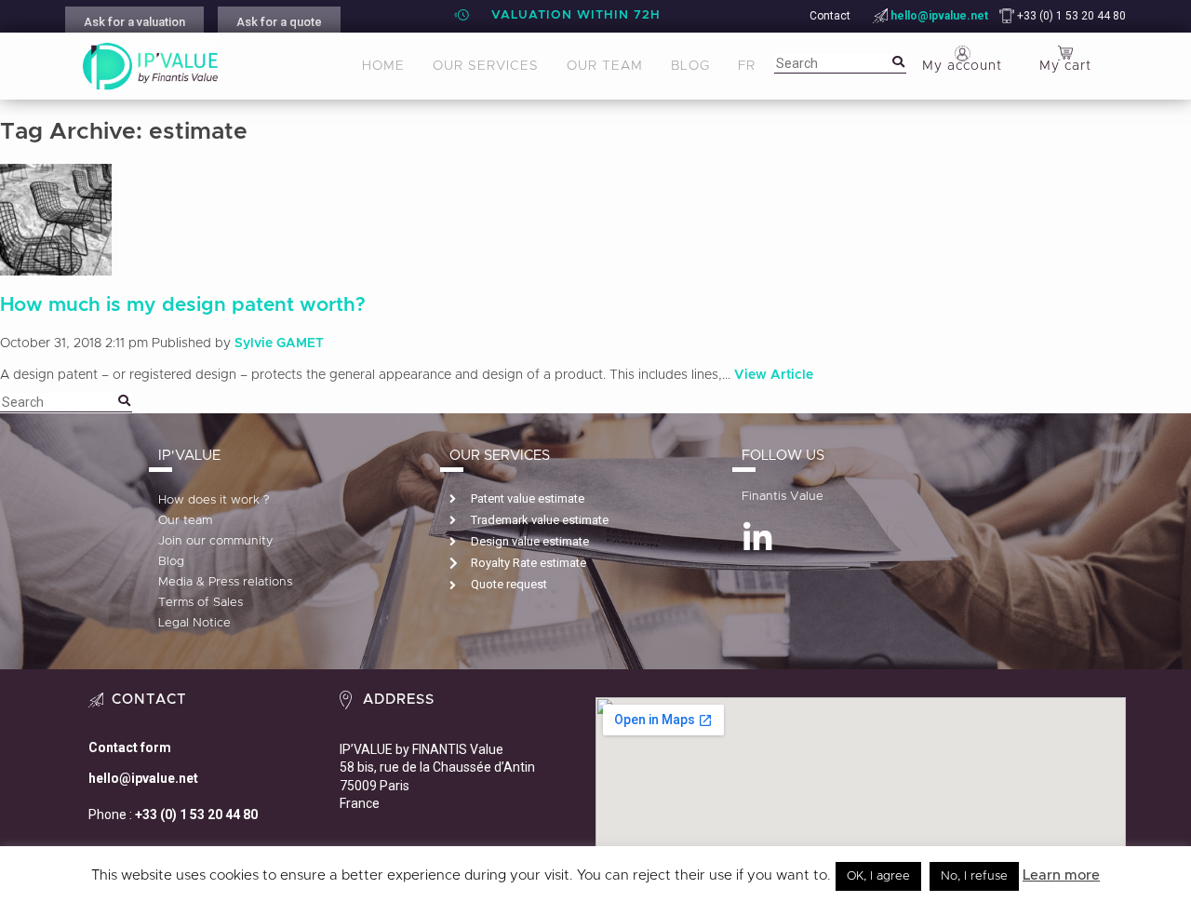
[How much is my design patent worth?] (56, 265)
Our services (486, 66)
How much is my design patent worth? (183, 305)
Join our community (216, 541)
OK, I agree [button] (878, 876)
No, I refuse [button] (974, 876)
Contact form (129, 747)
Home (383, 66)
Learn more (1061, 875)
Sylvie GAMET (279, 343)
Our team (605, 66)
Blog (690, 66)
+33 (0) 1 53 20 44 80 (1070, 15)
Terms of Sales (200, 603)
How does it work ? (214, 500)
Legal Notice (194, 623)
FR (747, 66)
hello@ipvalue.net (939, 15)
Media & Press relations (225, 582)
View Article (773, 375)
